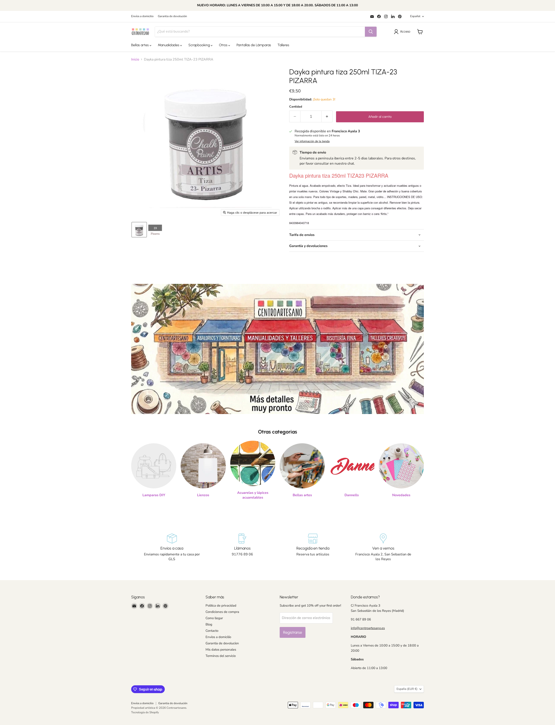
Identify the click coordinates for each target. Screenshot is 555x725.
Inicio (135, 59)
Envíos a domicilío (218, 637)
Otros (223, 45)
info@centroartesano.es (368, 628)
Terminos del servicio (221, 656)
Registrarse (292, 632)
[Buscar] (371, 32)
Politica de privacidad (221, 605)
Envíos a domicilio (142, 16)
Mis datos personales (221, 649)
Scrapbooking (199, 45)
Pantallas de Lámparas (254, 45)
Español (415, 16)
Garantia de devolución (172, 16)
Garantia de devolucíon (222, 643)
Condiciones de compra (222, 612)
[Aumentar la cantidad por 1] (327, 117)
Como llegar (214, 618)
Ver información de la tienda (312, 141)
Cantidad (295, 106)
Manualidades (169, 45)
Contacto (212, 630)
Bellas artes (140, 45)
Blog (209, 624)
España (407, 689)
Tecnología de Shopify (145, 712)
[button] (403, 31)
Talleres (283, 45)
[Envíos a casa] (172, 548)
